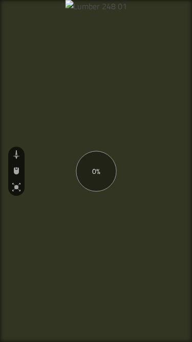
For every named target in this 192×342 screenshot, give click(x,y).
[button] (16, 155)
